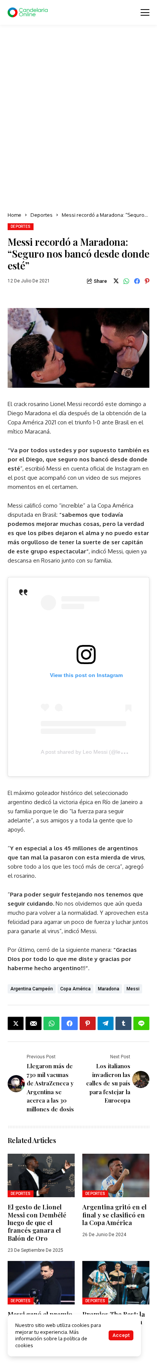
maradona (108, 989)
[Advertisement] (78, 118)
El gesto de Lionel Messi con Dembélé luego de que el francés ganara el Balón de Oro (37, 1222)
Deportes (41, 215)
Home (14, 215)
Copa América (75, 989)
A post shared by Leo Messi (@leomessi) (90, 752)
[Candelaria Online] (29, 12)
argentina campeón (31, 989)
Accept (121, 1335)
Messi (133, 989)
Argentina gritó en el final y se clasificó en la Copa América (114, 1215)
